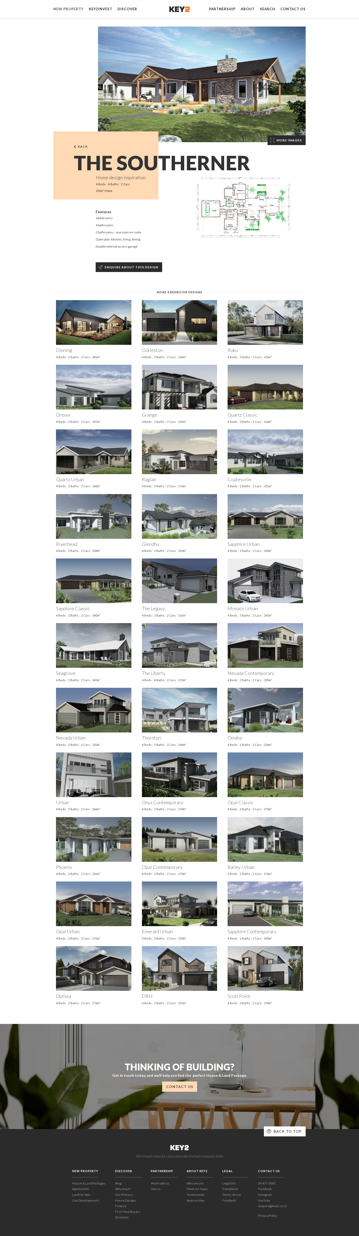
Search (267, 9)
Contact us (293, 9)
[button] (68, 9)
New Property (68, 9)
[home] (179, 9)
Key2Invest (100, 9)
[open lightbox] (202, 84)
